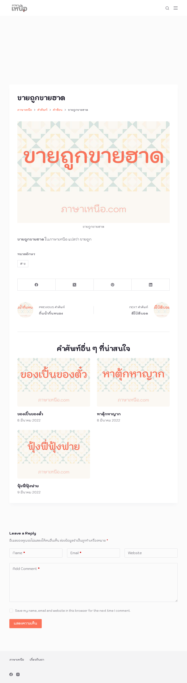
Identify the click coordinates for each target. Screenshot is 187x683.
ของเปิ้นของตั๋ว (30, 414)
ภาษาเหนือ (16, 659)
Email (75, 553)
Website (135, 553)
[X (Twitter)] (75, 285)
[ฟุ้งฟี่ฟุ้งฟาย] (53, 454)
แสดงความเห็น (25, 623)
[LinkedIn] (151, 285)
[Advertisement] (93, 50)
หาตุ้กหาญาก (109, 414)
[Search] (167, 8)
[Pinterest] (113, 285)
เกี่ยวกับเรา (37, 659)
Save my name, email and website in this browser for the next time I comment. (72, 611)
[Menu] (176, 8)
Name (19, 553)
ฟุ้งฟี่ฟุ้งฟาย (28, 486)
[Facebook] (37, 285)
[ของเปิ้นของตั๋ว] (53, 382)
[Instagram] (18, 674)
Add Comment (26, 569)
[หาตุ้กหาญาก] (133, 382)
